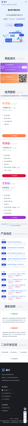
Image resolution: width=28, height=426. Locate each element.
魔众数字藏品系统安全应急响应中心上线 (16, 253)
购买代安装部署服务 (16, 225)
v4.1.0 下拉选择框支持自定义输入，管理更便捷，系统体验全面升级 (17, 279)
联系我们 (16, 418)
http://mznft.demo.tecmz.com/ (12, 79)
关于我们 (12, 418)
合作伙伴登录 (6, 399)
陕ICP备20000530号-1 (5, 421)
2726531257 (6, 390)
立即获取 (14, 217)
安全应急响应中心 (7, 396)
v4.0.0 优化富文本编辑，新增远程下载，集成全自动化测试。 (17, 285)
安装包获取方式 (4, 224)
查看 (25, 67)
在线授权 (19, 25)
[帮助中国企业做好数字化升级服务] (9, 2)
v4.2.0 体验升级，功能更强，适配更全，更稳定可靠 (17, 274)
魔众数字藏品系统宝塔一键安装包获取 (16, 247)
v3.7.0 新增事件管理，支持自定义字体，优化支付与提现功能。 (17, 296)
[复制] (10, 390)
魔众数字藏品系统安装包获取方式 (15, 242)
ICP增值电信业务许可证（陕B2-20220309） (15, 421)
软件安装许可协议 (6, 407)
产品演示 (10, 25)
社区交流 (24, 352)
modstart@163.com (7, 393)
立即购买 (14, 136)
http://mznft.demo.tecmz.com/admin (13, 67)
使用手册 (5, 352)
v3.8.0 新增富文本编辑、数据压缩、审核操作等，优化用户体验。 (17, 290)
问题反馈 (15, 359)
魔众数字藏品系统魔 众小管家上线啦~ (16, 264)
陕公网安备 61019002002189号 (18, 421)
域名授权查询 (5, 410)
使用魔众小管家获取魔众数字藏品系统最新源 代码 (17, 259)
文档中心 (15, 352)
